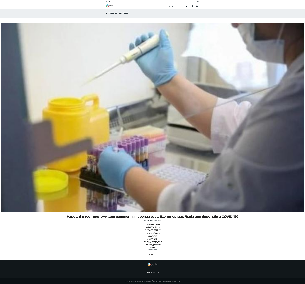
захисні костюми (153, 236)
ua (106, 1)
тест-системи (153, 235)
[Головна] (111, 5)
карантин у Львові (153, 226)
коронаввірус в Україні (153, 224)
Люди (186, 6)
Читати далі (152, 254)
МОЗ (153, 245)
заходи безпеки (153, 230)
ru (109, 1)
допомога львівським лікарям (153, 241)
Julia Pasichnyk (157, 220)
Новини (164, 6)
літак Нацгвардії (153, 242)
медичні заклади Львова (153, 244)
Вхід (198, 1)
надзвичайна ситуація (153, 227)
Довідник (172, 6)
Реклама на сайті (152, 272)
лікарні (152, 247)
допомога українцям (153, 239)
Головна (156, 6)
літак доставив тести (153, 233)
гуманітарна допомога (153, 232)
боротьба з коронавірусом (153, 229)
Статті (179, 6)
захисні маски (153, 238)
